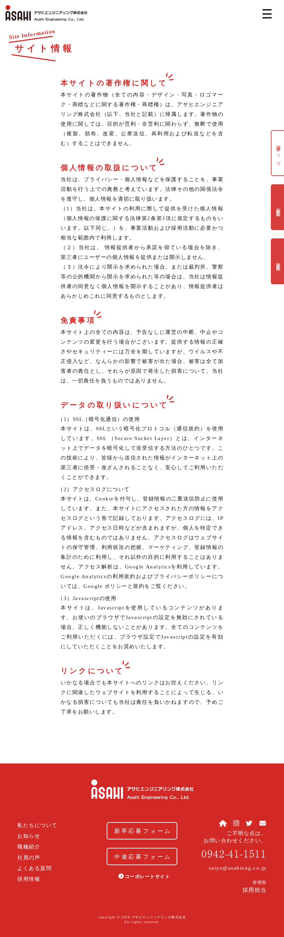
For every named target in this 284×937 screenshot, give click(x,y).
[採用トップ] (277, 172)
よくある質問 (34, 868)
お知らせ (28, 836)
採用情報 (28, 879)
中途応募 (278, 261)
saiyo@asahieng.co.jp (238, 868)
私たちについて (37, 825)
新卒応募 (278, 207)
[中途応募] (277, 281)
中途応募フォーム (143, 857)
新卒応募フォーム (143, 831)
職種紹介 (28, 847)
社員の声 (28, 857)
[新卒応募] (277, 226)
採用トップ (278, 153)
